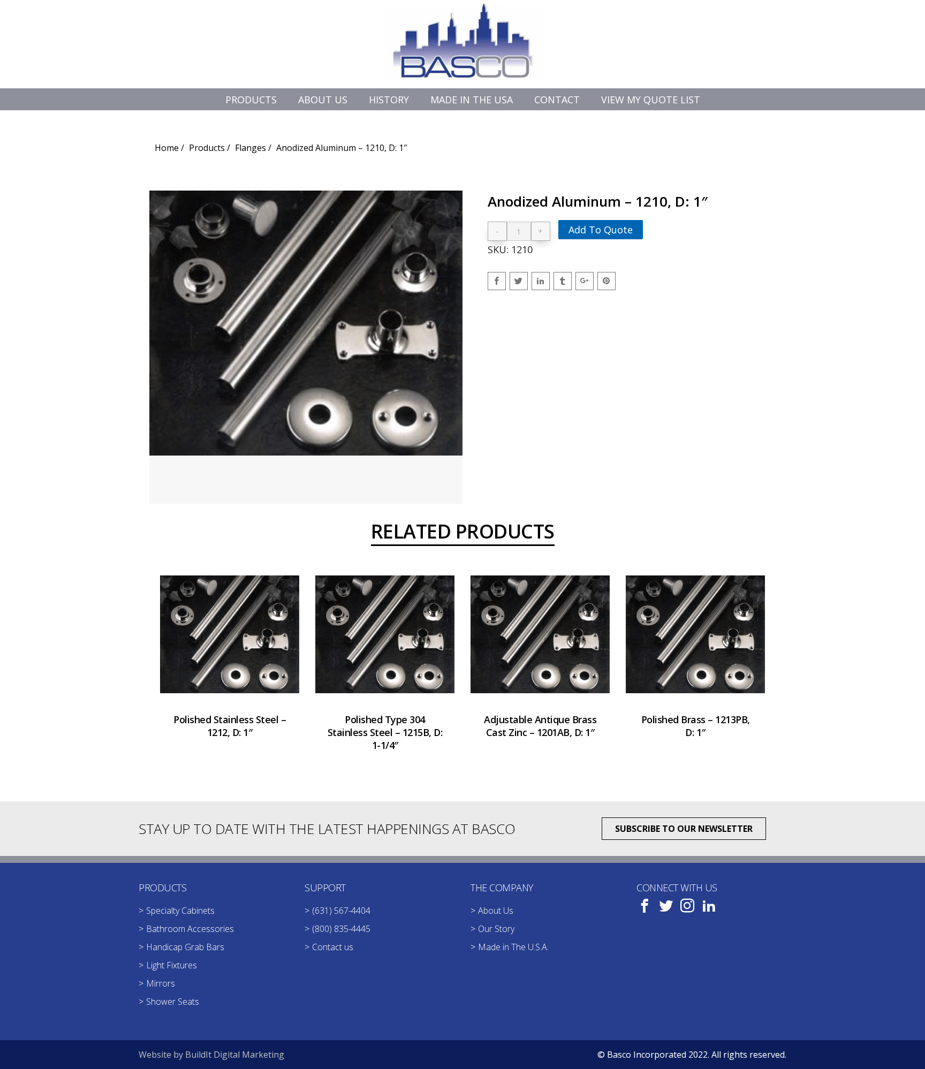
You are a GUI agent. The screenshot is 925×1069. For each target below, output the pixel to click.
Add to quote (600, 229)
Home (167, 148)
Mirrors (160, 983)
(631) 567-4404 (341, 910)
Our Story (496, 929)
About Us (495, 910)
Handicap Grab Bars (185, 947)
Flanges (250, 148)
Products (207, 148)
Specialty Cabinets (180, 910)
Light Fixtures (171, 965)
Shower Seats (172, 1001)
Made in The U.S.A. (513, 947)
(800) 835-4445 (341, 929)
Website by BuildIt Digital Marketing (211, 1054)
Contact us (332, 947)
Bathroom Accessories (190, 929)
